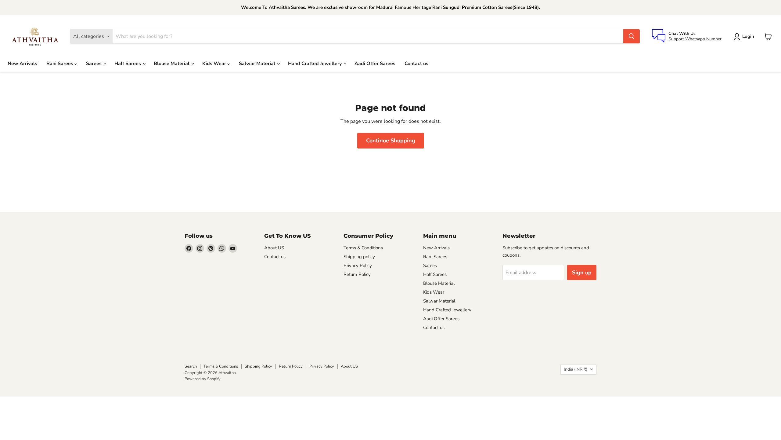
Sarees (94, 63)
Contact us (416, 63)
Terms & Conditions (363, 248)
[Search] (631, 36)
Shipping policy (359, 257)
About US (274, 248)
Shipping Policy (258, 366)
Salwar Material (257, 63)
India (575, 369)
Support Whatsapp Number (695, 39)
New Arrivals (22, 63)
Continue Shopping (390, 140)
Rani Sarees (60, 63)
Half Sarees (128, 63)
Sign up (582, 272)
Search (191, 366)
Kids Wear (214, 63)
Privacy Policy (358, 265)
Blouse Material (172, 63)
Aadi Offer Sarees (375, 63)
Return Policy (357, 274)
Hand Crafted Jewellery (315, 63)
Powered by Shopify (203, 379)
